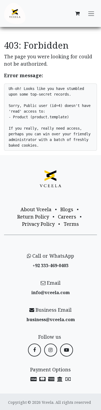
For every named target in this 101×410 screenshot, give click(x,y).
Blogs (66, 209)
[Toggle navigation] (91, 14)
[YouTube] (66, 350)
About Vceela (35, 209)
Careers (67, 216)
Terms (71, 224)
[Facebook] (34, 350)
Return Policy (33, 216)
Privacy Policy (38, 224)
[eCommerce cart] (77, 13)
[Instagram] (50, 350)
